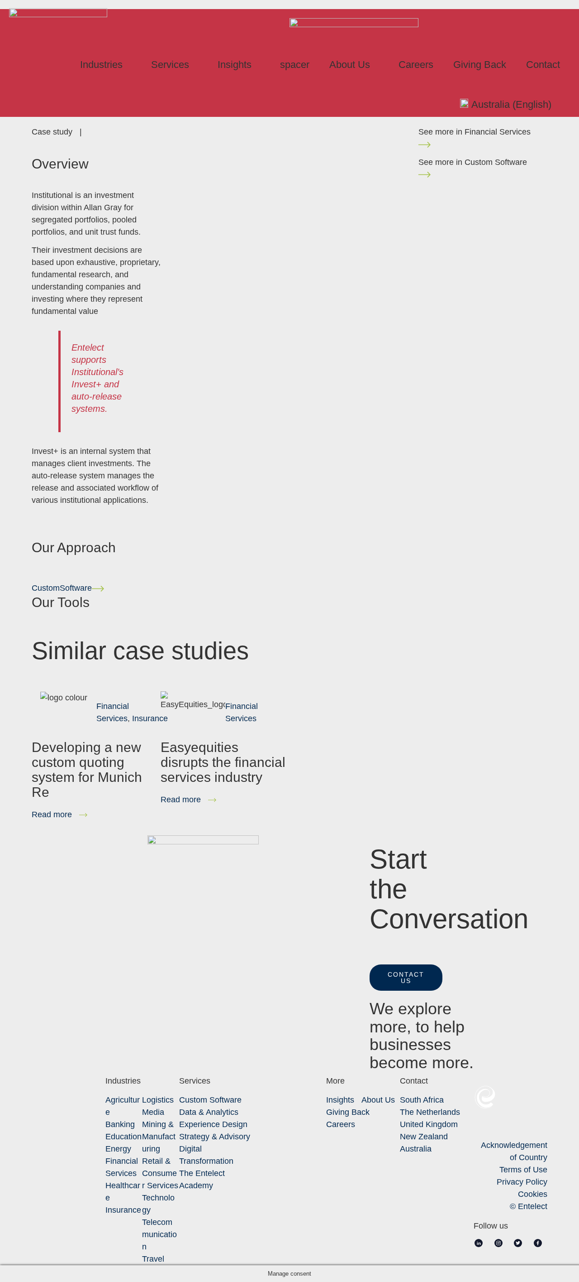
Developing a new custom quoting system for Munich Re (87, 770)
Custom (62, 588)
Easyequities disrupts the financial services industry (223, 762)
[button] (406, 977)
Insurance (150, 718)
